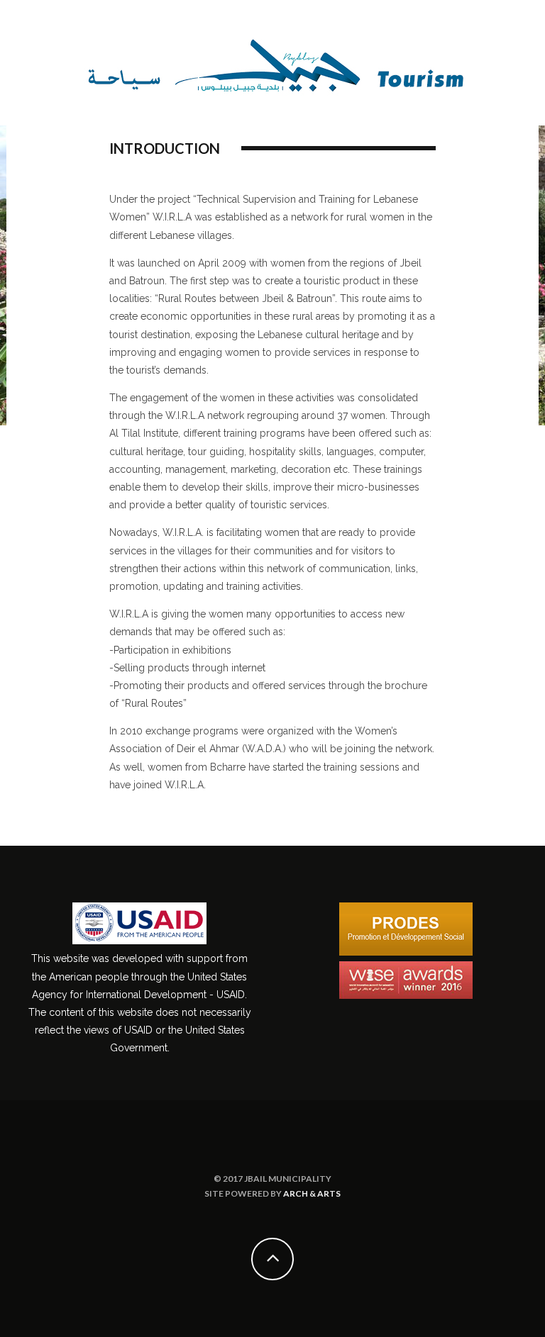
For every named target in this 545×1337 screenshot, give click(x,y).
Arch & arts (312, 1193)
